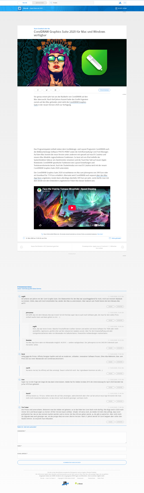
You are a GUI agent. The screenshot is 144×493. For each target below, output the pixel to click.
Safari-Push (100, 478)
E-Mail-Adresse (22, 453)
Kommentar (21, 430)
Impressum (80, 478)
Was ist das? (100, 234)
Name (19, 445)
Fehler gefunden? (116, 238)
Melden (110, 306)
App (120, 2)
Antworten (120, 306)
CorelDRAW (72, 254)
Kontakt (124, 2)
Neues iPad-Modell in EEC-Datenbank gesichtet (44, 246)
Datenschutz (91, 478)
